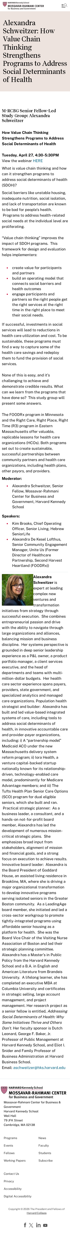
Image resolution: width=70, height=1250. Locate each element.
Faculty (43, 1145)
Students (44, 1153)
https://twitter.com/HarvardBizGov (32, 1225)
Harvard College (36, 1212)
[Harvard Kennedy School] (25, 5)
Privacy (9, 1181)
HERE (38, 161)
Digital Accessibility (18, 1196)
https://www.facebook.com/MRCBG (25, 1225)
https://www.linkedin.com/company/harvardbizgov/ (39, 1225)
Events (8, 1145)
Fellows (9, 1153)
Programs (10, 1138)
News (42, 1138)
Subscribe (45, 1160)
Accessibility (13, 1189)
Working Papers (15, 1160)
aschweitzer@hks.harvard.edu (39, 1067)
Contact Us (11, 1174)
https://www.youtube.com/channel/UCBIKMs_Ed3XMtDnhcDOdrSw (46, 1225)
